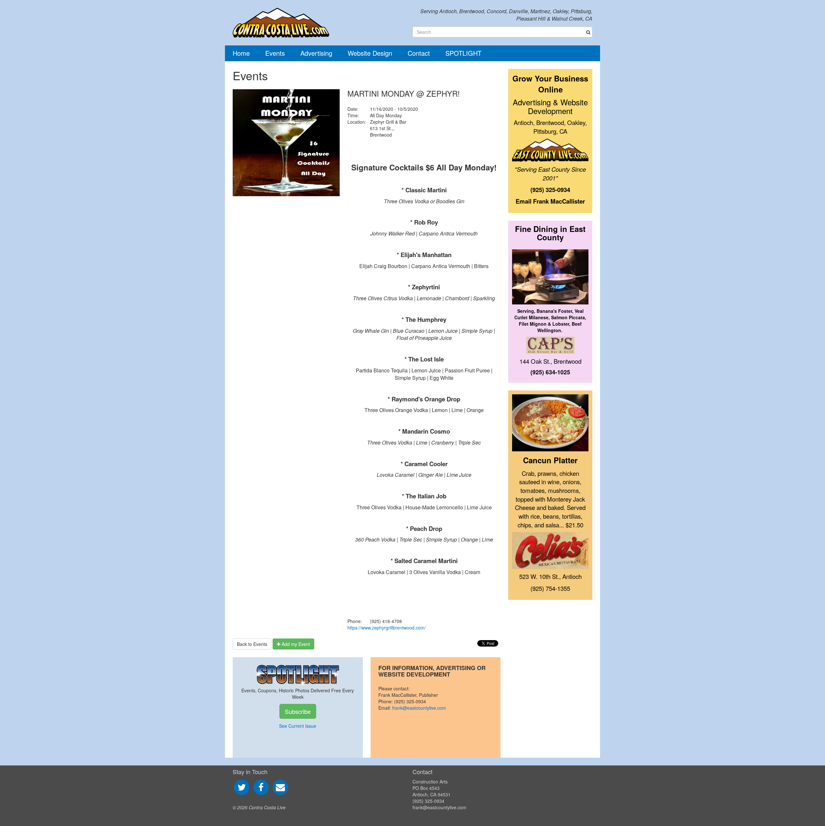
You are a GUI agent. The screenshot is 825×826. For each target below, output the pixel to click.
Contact (419, 53)
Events (275, 53)
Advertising (316, 53)
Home (241, 53)
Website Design (370, 53)
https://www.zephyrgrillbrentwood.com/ (386, 627)
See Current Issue (297, 726)
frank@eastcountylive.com (419, 708)
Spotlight (463, 53)
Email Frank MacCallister (550, 201)
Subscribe (298, 711)
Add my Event (295, 644)
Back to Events (252, 644)
